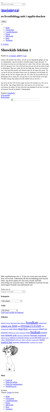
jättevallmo (20, 335)
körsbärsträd (20, 338)
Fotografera (10, 30)
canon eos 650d (9, 325)
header (17, 332)
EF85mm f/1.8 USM (31, 326)
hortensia (22, 333)
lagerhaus (27, 338)
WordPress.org (11, 386)
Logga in (9, 380)
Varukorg (9, 40)
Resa (7, 38)
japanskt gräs (11, 335)
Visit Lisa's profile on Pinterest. (12, 312)
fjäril (42, 326)
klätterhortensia (5, 337)
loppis (44, 338)
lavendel (32, 338)
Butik (8, 28)
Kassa (8, 34)
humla (28, 333)
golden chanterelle (33, 329)
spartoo (42, 340)
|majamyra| (10, 10)
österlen (40, 342)
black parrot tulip (15, 323)
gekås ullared (13, 329)
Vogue (9, 392)
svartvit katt (6, 342)
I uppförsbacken (11, 32)
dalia (19, 326)
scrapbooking (35, 340)
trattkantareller (24, 342)
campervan (42, 323)
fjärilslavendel (4, 329)
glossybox (23, 328)
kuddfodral (13, 338)
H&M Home (11, 332)
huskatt (35, 332)
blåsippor (22, 323)
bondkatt (32, 322)
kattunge (26, 335)
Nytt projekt (5, 95)
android (3, 323)
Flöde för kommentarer (14, 384)
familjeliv (11, 93)
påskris (23, 340)
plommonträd (10, 340)
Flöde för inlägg (11, 382)
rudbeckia (28, 340)
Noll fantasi (5, 97)
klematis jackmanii (38, 335)
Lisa (25, 56)
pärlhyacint (18, 340)
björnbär (8, 323)
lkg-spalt (38, 338)
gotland (41, 329)
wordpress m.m (34, 342)
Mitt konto (9, 36)
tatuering (16, 342)
